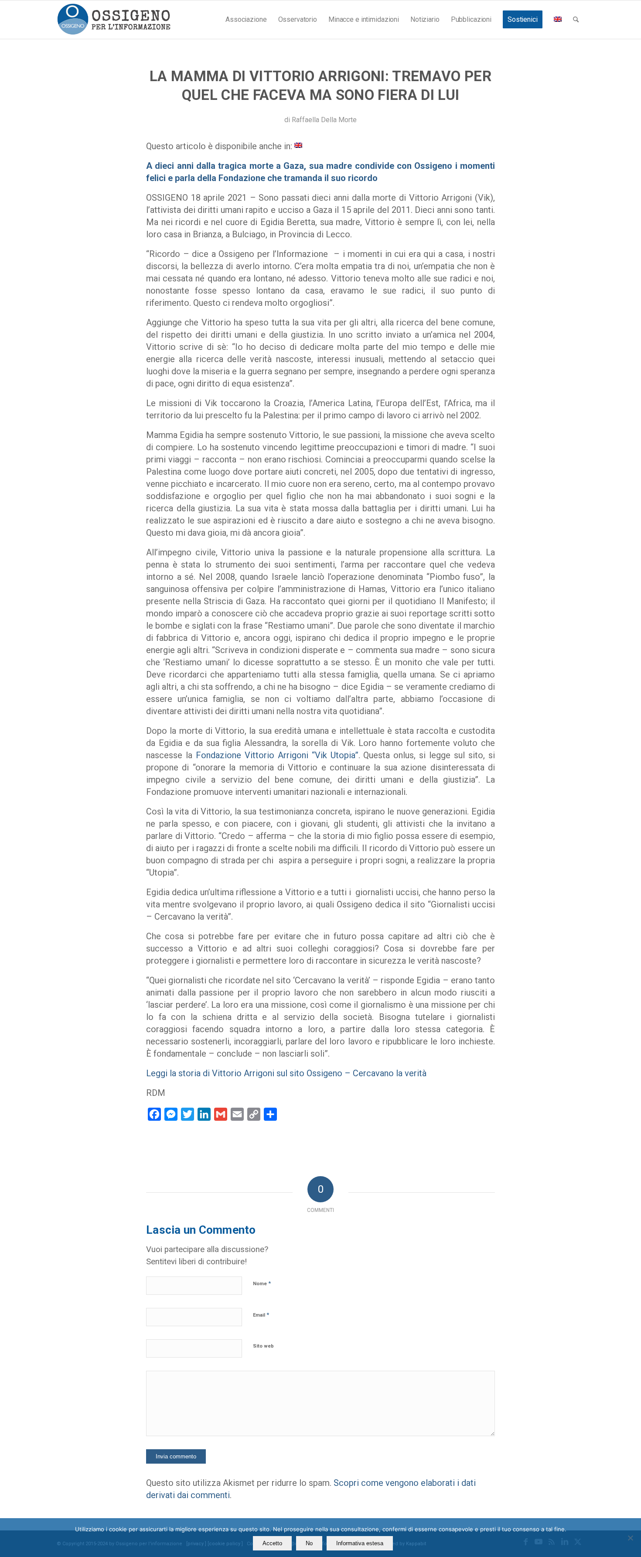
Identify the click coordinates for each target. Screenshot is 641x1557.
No (309, 1543)
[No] (630, 1537)
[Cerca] (575, 19)
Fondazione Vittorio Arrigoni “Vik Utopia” (277, 755)
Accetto (272, 1543)
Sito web (263, 1346)
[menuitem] (246, 19)
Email (261, 1314)
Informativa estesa (359, 1543)
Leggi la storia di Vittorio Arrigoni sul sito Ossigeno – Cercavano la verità (286, 1073)
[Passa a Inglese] (557, 19)
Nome (262, 1283)
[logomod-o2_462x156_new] (113, 19)
